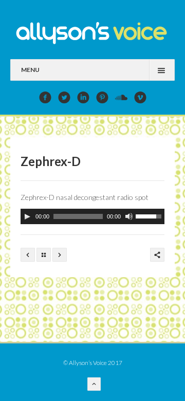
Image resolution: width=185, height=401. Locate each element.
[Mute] (129, 216)
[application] (92, 216)
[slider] (150, 215)
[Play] (27, 216)
